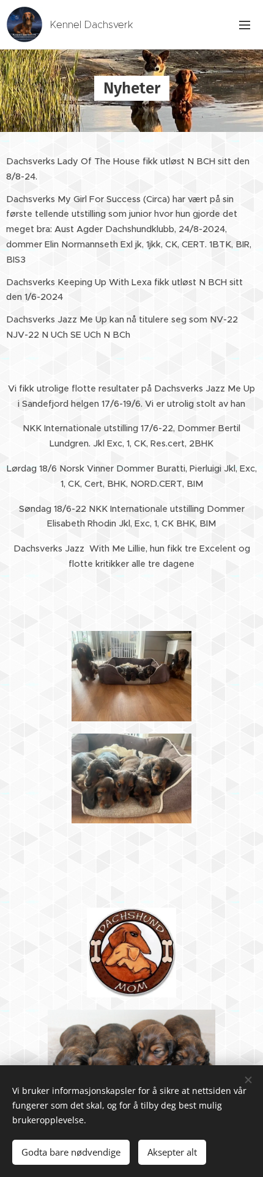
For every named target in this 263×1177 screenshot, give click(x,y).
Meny (244, 24)
